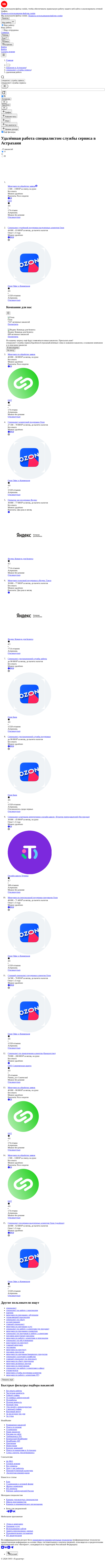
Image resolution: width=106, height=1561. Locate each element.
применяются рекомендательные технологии (52, 1540)
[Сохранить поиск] (3, 93)
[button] (4, 47)
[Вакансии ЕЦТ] (55, 222)
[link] (5, 41)
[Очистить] (4, 86)
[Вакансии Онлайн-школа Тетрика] (55, 853)
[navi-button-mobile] (3, 55)
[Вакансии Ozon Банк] (55, 694)
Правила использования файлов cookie (45, 16)
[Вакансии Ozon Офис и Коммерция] (55, 263)
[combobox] (13, 80)
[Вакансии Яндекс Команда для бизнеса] (55, 536)
